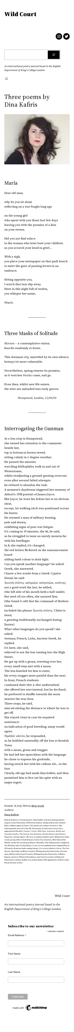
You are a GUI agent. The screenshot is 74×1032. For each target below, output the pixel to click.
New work (37, 806)
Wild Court (20, 14)
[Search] (54, 55)
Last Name (14, 972)
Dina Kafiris (11, 814)
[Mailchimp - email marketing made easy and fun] (30, 1010)
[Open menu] (6, 79)
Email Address (17, 935)
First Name (14, 953)
